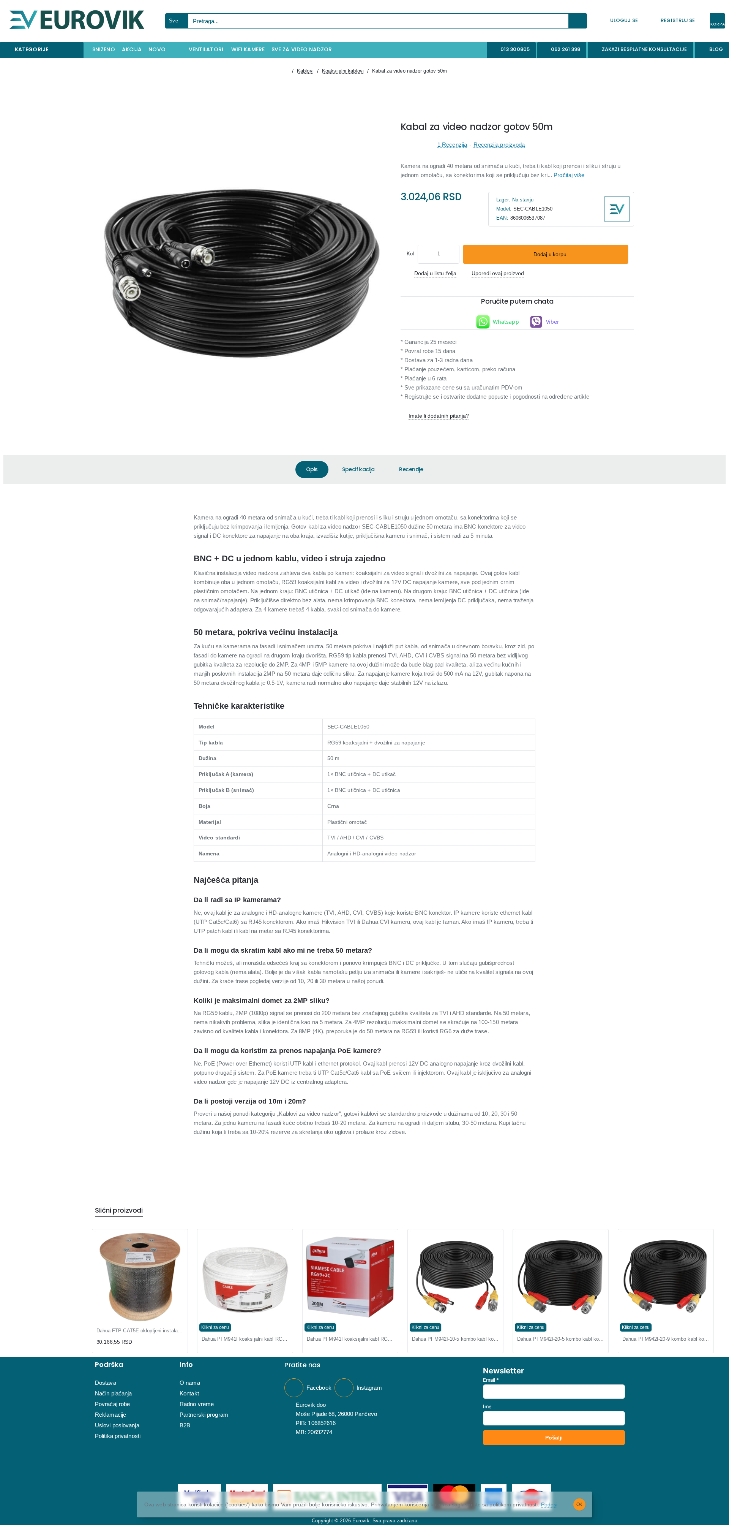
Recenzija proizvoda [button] (499, 144)
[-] (424, 254)
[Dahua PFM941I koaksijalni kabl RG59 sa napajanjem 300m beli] (350, 1277)
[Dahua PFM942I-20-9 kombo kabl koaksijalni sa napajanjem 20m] (666, 1277)
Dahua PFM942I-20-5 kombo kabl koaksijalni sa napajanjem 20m (560, 1339)
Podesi (549, 1504)
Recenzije (411, 469)
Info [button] (186, 1364)
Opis (312, 469)
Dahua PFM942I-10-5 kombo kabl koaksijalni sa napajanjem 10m (455, 1339)
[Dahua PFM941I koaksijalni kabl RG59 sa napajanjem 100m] (245, 1277)
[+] (453, 254)
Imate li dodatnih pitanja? (439, 416)
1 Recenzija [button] (452, 144)
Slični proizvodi (119, 1210)
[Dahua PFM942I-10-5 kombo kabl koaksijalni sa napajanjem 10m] (455, 1277)
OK (579, 1504)
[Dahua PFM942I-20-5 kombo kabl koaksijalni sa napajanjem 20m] (560, 1277)
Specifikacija (358, 469)
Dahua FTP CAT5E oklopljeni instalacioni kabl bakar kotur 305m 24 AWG (139, 1330)
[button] (545, 254)
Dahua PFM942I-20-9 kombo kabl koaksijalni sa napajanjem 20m (665, 1339)
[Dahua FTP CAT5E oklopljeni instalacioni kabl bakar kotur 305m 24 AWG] (140, 1277)
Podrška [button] (109, 1364)
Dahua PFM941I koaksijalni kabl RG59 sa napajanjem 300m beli (350, 1339)
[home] (285, 70)
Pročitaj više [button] (569, 175)
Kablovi (305, 71)
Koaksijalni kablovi (343, 71)
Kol (410, 254)
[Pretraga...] (578, 21)
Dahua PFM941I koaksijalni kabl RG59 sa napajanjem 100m (245, 1339)
